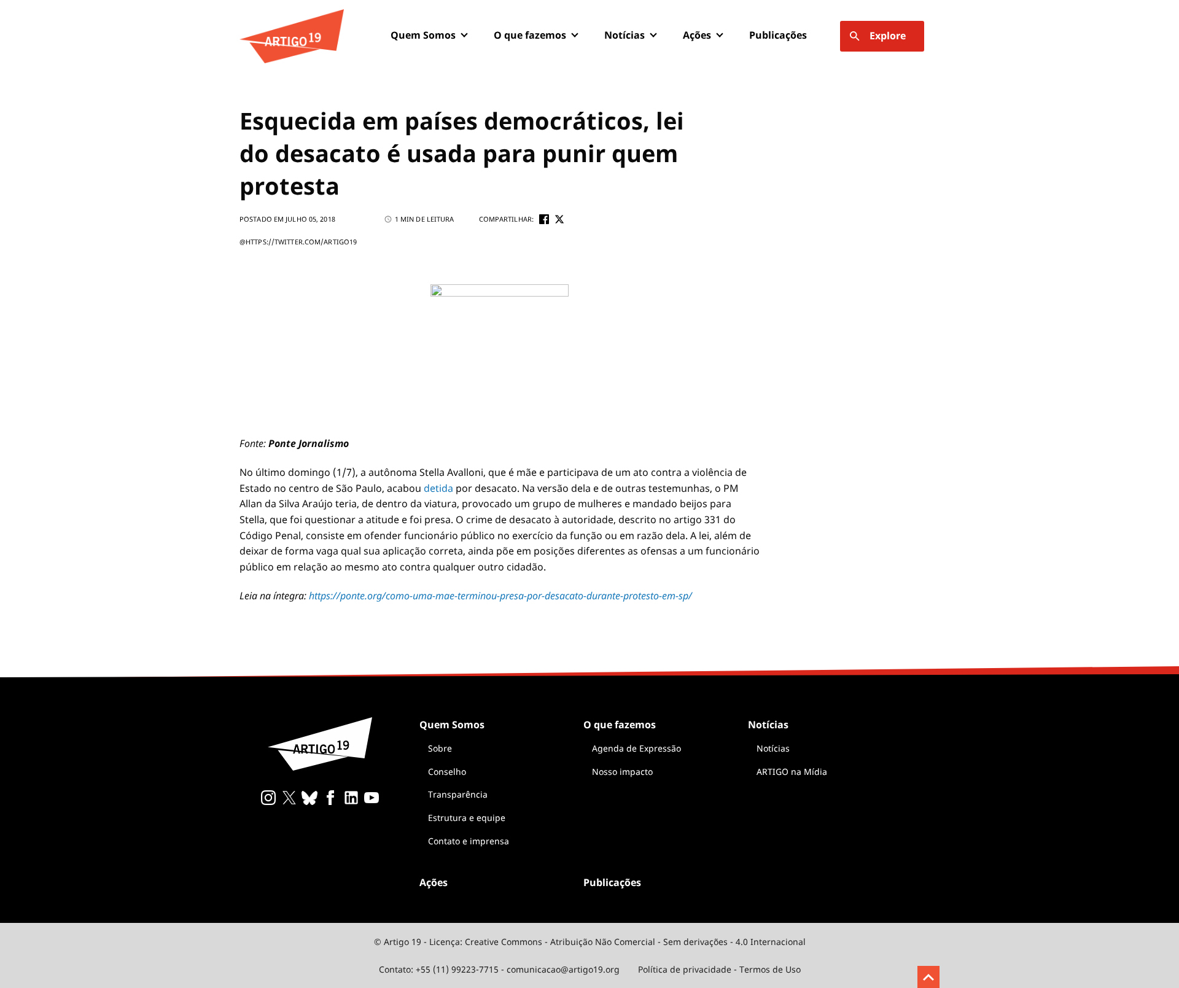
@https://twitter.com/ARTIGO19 (298, 241)
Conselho (447, 771)
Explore (888, 35)
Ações (697, 35)
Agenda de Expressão (636, 748)
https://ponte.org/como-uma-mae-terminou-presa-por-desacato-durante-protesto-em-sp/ (500, 595)
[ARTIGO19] (291, 36)
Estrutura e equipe (466, 817)
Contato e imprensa (468, 841)
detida (438, 488)
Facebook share (544, 219)
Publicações (778, 35)
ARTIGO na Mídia (792, 771)
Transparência (458, 794)
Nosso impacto (622, 771)
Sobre (440, 748)
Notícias (773, 748)
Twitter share (559, 219)
